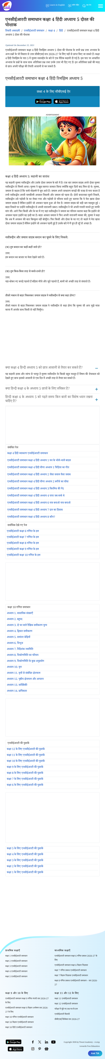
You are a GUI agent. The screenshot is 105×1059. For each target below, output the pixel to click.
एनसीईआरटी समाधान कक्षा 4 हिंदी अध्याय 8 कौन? (31, 517)
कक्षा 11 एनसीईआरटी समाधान (66, 999)
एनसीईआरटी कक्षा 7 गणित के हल (23, 537)
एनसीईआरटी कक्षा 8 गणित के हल (23, 543)
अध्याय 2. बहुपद (14, 619)
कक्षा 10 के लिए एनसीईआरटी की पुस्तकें (26, 761)
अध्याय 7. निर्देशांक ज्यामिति (20, 649)
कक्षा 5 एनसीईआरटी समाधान (16, 977)
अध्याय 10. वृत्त (14, 667)
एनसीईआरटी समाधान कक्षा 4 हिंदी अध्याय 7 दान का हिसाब (35, 510)
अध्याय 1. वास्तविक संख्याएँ (20, 613)
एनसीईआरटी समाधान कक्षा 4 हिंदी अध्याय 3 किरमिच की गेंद (35, 489)
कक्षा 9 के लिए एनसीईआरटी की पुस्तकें (25, 767)
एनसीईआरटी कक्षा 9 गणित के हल (23, 549)
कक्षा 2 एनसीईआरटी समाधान (16, 961)
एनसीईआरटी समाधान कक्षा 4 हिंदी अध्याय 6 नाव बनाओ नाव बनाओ (39, 503)
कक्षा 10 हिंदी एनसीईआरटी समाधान (18, 1027)
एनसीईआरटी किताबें (62, 1014)
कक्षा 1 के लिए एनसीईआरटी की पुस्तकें (25, 872)
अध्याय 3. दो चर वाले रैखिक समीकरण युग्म (27, 625)
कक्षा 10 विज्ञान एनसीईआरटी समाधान (19, 1022)
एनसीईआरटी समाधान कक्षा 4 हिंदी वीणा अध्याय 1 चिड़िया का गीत (38, 468)
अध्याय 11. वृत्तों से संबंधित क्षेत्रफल (23, 673)
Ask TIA (95, 1053)
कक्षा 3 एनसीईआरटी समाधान (16, 966)
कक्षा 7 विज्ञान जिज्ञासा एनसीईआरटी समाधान (71, 975)
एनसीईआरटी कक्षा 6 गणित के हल (23, 531)
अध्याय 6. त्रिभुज (15, 643)
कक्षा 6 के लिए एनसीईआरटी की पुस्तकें (25, 785)
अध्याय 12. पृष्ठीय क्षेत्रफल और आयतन (25, 679)
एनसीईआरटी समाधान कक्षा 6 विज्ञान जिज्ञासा (71, 965)
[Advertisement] (52, 339)
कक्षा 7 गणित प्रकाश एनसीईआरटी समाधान (71, 970)
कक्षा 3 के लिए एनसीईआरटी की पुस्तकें (25, 860)
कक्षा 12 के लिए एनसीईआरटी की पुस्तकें (26, 749)
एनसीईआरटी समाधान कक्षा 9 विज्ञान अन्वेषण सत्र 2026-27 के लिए (26, 1010)
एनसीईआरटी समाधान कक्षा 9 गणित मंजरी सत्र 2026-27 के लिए (27, 1001)
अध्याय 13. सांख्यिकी (17, 685)
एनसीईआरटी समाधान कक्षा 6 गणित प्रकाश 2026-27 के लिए (76, 958)
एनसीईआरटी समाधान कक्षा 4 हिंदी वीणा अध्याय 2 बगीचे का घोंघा (37, 482)
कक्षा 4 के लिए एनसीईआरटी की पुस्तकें (25, 854)
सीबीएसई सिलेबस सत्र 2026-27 (67, 1019)
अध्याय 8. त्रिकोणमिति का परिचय (22, 655)
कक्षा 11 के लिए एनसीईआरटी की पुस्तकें (26, 755)
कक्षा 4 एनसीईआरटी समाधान (16, 971)
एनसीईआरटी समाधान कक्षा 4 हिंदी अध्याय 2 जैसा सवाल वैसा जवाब (39, 475)
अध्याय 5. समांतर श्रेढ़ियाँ (18, 637)
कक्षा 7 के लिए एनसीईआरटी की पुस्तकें (25, 779)
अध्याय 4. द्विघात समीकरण (19, 631)
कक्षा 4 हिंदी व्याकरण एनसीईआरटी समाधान (27, 454)
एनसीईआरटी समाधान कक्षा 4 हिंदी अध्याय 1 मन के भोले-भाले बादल (39, 461)
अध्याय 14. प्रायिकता (17, 691)
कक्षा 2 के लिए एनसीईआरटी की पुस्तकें (25, 866)
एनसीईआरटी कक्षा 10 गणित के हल (23, 555)
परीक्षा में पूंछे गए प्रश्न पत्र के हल (66, 1009)
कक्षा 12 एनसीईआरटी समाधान (66, 1004)
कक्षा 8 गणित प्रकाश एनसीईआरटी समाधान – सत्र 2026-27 (76, 983)
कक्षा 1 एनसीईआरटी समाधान (16, 956)
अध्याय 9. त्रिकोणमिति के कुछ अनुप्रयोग (25, 661)
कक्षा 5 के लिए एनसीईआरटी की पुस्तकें (25, 848)
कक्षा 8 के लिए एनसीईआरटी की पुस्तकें (25, 773)
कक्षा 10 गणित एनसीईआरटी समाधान (19, 1017)
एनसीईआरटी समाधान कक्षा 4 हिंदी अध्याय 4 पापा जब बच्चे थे (36, 496)
